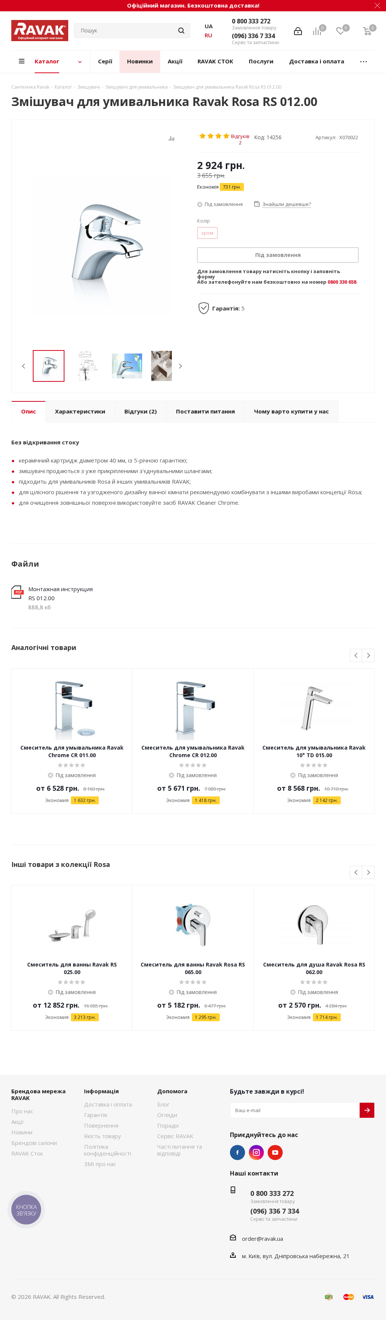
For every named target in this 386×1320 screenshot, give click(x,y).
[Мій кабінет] (298, 30)
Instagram (256, 1152)
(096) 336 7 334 (253, 36)
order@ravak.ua (262, 1238)
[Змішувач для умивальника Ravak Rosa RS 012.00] (102, 245)
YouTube (275, 1152)
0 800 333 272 (251, 21)
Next (180, 366)
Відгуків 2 (240, 136)
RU (208, 35)
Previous (23, 366)
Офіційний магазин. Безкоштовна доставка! (193, 5)
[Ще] (363, 62)
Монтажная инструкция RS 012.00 (60, 593)
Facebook (237, 1152)
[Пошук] (181, 30)
